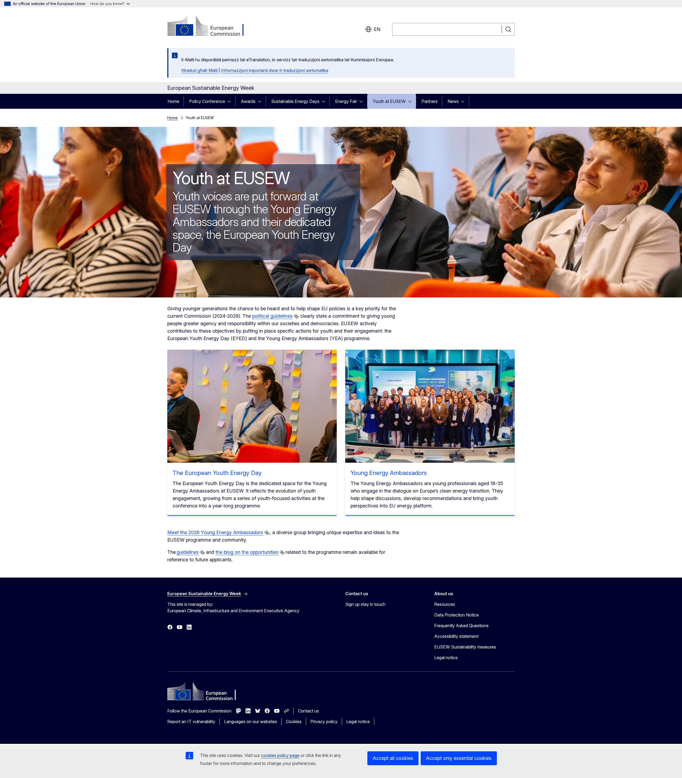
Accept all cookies (393, 758)
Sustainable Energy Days (295, 101)
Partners (429, 101)
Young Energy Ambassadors (389, 472)
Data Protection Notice (456, 615)
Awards (248, 101)
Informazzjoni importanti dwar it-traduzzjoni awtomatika (274, 70)
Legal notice (446, 657)
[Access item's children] (230, 101)
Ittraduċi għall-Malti (199, 70)
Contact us (308, 710)
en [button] (377, 29)
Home (173, 101)
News (453, 101)
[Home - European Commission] (210, 26)
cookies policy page (280, 755)
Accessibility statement (456, 636)
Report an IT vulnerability (191, 721)
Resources (444, 604)
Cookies (294, 721)
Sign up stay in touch (365, 604)
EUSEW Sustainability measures (465, 647)
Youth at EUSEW (389, 101)
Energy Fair (346, 101)
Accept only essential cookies (459, 758)
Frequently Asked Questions (461, 625)
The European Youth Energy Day (217, 472)
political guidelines (272, 316)
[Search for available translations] (296, 316)
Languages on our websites (250, 721)
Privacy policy (324, 721)
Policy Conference (207, 101)
